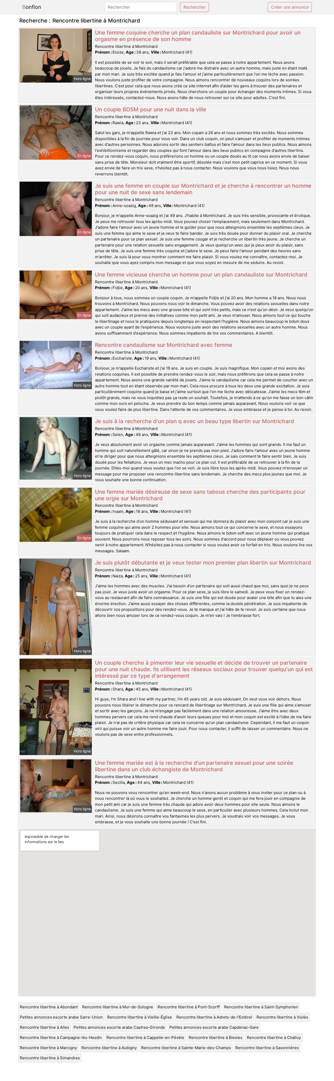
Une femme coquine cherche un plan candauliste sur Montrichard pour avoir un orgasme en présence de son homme (198, 35)
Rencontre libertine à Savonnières (267, 1047)
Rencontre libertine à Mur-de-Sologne (117, 1006)
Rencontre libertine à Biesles (215, 1037)
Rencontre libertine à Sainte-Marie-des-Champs (186, 1047)
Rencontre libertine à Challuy (274, 1037)
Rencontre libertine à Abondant (49, 1006)
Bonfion (31, 7)
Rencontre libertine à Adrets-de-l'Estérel (214, 1017)
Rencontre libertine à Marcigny (48, 1047)
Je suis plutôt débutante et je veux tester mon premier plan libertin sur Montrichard (203, 562)
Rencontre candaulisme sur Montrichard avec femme (163, 345)
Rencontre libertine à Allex (44, 1027)
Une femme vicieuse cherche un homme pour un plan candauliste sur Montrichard (201, 274)
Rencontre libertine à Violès (282, 1017)
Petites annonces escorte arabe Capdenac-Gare (214, 1027)
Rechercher (194, 7)
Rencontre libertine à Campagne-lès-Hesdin (61, 1037)
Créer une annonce (289, 7)
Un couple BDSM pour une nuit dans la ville (150, 109)
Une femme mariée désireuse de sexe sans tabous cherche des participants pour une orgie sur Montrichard (200, 495)
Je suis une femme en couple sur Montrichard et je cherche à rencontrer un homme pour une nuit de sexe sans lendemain (203, 189)
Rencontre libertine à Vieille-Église (139, 1017)
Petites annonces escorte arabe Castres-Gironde (119, 1027)
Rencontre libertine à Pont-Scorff (189, 1006)
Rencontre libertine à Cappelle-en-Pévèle (145, 1037)
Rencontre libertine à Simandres (50, 1057)
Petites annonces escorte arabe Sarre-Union (61, 1017)
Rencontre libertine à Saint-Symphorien (261, 1006)
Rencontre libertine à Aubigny (109, 1047)
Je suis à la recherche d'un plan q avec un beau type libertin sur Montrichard (194, 421)
